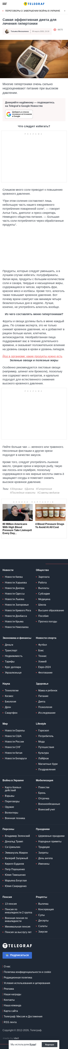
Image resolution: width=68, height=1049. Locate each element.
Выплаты (43, 588)
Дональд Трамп (14, 841)
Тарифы (10, 661)
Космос (9, 696)
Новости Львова (14, 599)
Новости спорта (46, 638)
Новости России (14, 741)
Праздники (43, 829)
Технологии (12, 690)
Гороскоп (43, 730)
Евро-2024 (44, 667)
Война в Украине (13, 780)
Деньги (9, 644)
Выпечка (43, 903)
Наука (6, 683)
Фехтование (45, 672)
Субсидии (44, 593)
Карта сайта (11, 1011)
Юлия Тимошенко (15, 875)
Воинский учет (46, 809)
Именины (43, 863)
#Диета (29, 489)
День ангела (45, 858)
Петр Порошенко (15, 869)
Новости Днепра (14, 588)
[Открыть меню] (4, 3)
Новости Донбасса (16, 616)
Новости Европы (15, 730)
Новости (8, 570)
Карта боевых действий (13, 789)
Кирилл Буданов (14, 863)
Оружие (9, 807)
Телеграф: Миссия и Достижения (23, 1016)
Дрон (8, 707)
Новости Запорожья (17, 604)
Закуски (42, 931)
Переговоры (12, 801)
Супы (41, 915)
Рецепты (41, 897)
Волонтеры (11, 812)
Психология (45, 707)
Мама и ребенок (47, 690)
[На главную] (34, 3)
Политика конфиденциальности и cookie (27, 972)
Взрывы (9, 796)
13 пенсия (11, 903)
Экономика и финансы (17, 638)
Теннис (42, 656)
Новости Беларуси (16, 758)
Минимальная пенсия (17, 926)
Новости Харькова (16, 582)
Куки (32, 1044)
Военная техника (15, 818)
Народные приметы (50, 841)
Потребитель (45, 736)
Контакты (9, 1000)
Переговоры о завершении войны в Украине (32, 10)
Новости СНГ (13, 747)
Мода (41, 741)
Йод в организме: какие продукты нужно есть (32, 356)
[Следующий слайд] (65, 11)
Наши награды (12, 994)
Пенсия (7, 897)
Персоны (8, 829)
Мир (5, 723)
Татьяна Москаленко (20, 31)
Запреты (43, 852)
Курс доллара (13, 667)
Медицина (44, 599)
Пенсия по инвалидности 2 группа (18, 911)
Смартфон (11, 712)
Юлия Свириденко (16, 886)
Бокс (41, 650)
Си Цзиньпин (12, 847)
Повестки (43, 787)
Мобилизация (44, 780)
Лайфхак (43, 758)
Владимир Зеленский (17, 836)
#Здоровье (16, 489)
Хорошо (49, 1044)
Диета (41, 701)
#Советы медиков (48, 492)
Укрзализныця (13, 672)
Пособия (43, 616)
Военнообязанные (49, 804)
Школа (42, 604)
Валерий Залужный (16, 858)
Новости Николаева (16, 627)
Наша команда (12, 1005)
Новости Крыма (14, 621)
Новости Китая (13, 753)
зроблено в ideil (11, 1038)
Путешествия (46, 747)
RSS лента (10, 1022)
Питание (43, 696)
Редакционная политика (18, 977)
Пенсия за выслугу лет (18, 932)
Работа (42, 582)
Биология (10, 701)
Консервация (46, 909)
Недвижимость (13, 656)
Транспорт (11, 650)
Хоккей (42, 661)
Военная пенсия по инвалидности (16, 919)
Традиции (44, 847)
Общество (42, 570)
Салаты (42, 926)
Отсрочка (43, 798)
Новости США (13, 736)
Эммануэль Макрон (16, 852)
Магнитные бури (48, 764)
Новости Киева (14, 577)
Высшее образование (51, 610)
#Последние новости (22, 492)
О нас (7, 966)
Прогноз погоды (47, 621)
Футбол (42, 644)
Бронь (42, 793)
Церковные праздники (51, 836)
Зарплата (43, 577)
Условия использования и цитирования (27, 983)
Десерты (43, 920)
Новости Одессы (15, 593)
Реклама (9, 988)
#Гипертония (44, 489)
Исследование (47, 712)
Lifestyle (41, 723)
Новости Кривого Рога (18, 610)
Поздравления (47, 769)
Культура (43, 753)
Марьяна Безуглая (16, 880)
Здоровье (42, 683)
